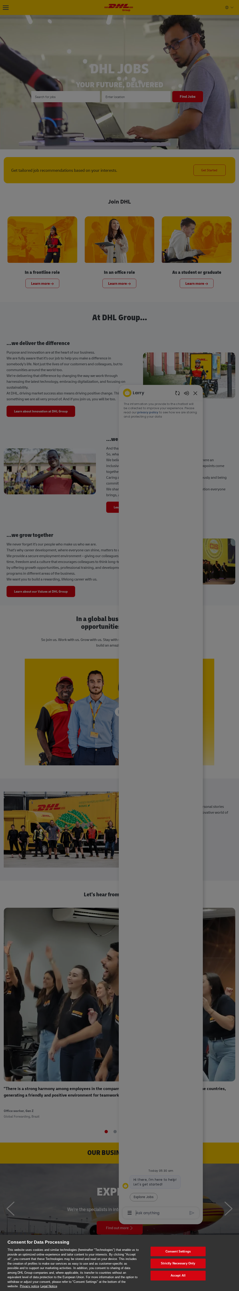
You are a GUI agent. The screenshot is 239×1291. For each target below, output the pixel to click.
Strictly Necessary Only (178, 1263)
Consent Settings (178, 1251)
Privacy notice (29, 1286)
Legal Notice (48, 1286)
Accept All (178, 1275)
